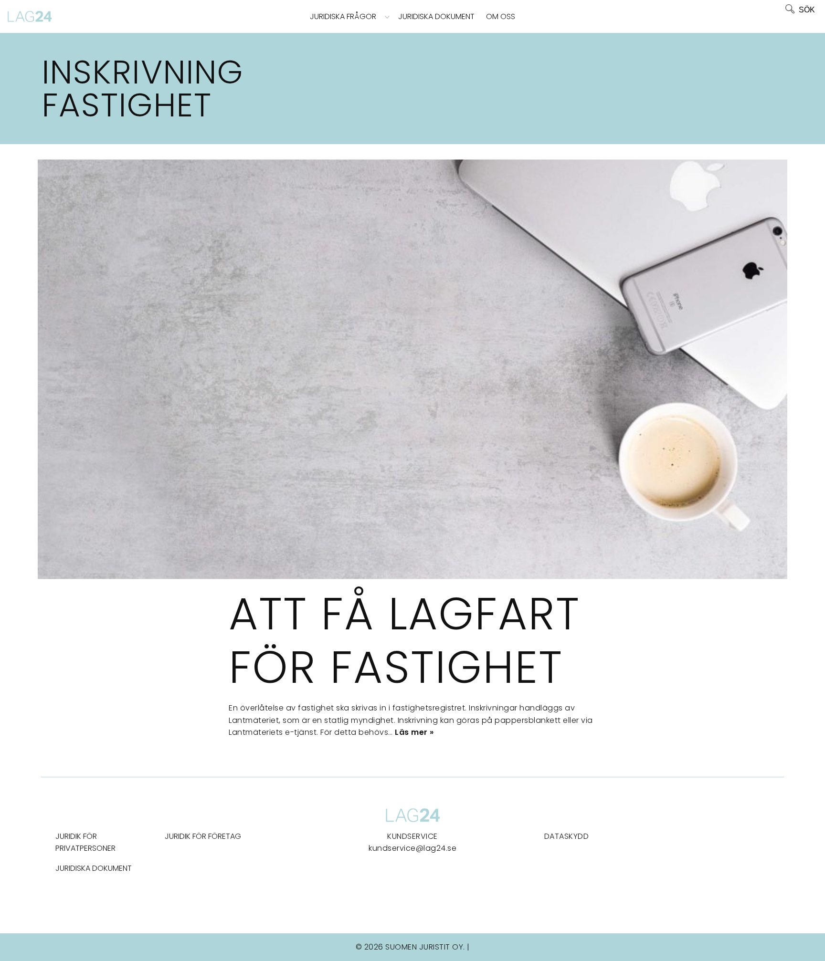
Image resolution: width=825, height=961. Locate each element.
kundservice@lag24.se (412, 848)
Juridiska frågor (343, 16)
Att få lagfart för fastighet (404, 640)
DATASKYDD (566, 836)
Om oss (500, 16)
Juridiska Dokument (436, 16)
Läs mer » (414, 732)
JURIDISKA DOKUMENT (93, 868)
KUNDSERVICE (412, 836)
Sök (807, 10)
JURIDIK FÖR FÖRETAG (203, 836)
